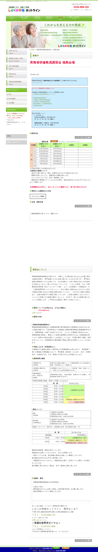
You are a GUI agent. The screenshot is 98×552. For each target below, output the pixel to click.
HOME (32, 49)
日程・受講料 (24, 17)
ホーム (12, 17)
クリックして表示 (37, 196)
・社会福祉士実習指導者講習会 (41, 101)
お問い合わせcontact (13, 52)
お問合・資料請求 (74, 17)
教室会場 (49, 17)
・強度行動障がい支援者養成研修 (42, 103)
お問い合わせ (37, 313)
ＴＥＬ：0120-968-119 (43, 515)
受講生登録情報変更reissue (15, 83)
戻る (10, 94)
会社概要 (11, 103)
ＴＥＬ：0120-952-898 (43, 526)
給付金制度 (12, 98)
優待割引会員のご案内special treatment (16, 60)
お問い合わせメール (39, 520)
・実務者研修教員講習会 (39, 98)
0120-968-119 (81, 7)
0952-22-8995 (16, 115)
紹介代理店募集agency (14, 67)
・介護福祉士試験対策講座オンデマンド (44, 94)
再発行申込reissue (12, 75)
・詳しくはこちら (37, 82)
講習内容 (37, 17)
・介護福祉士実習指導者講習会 (41, 100)
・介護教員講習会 (37, 105)
